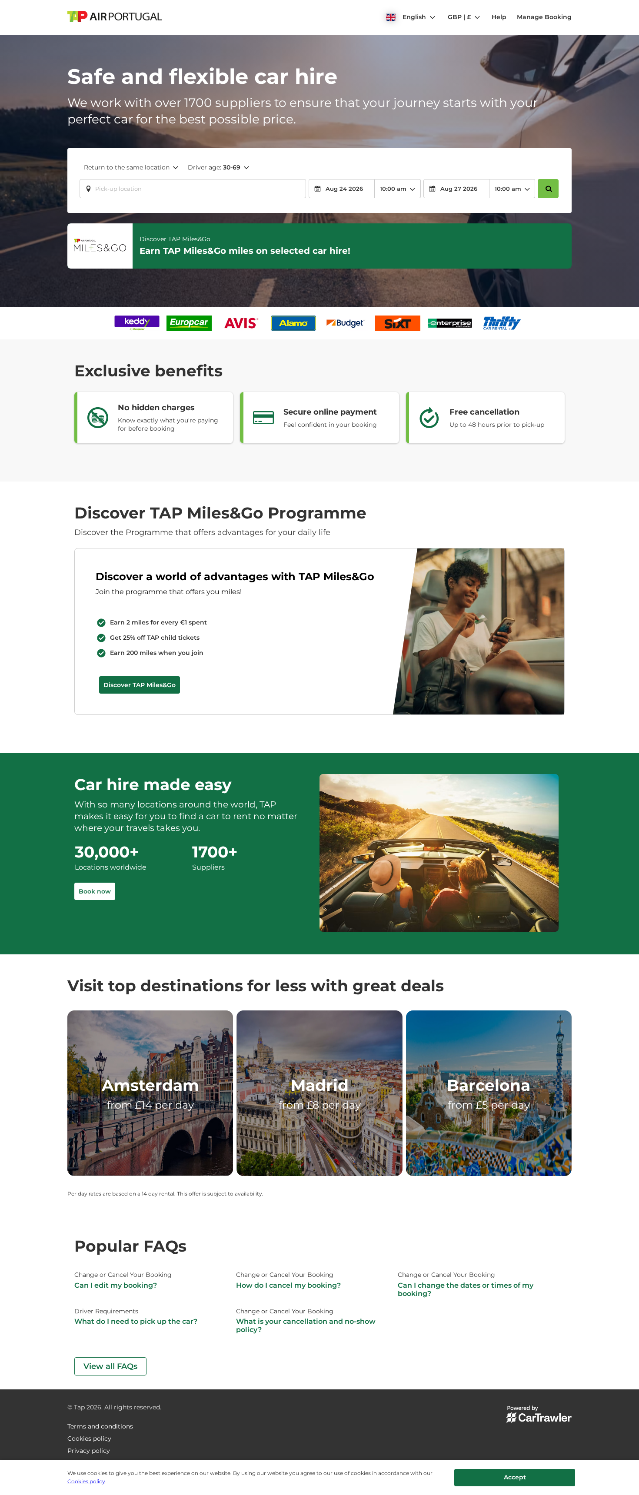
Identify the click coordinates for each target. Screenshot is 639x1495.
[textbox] (193, 188)
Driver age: (214, 167)
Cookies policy (86, 1481)
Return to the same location (127, 167)
